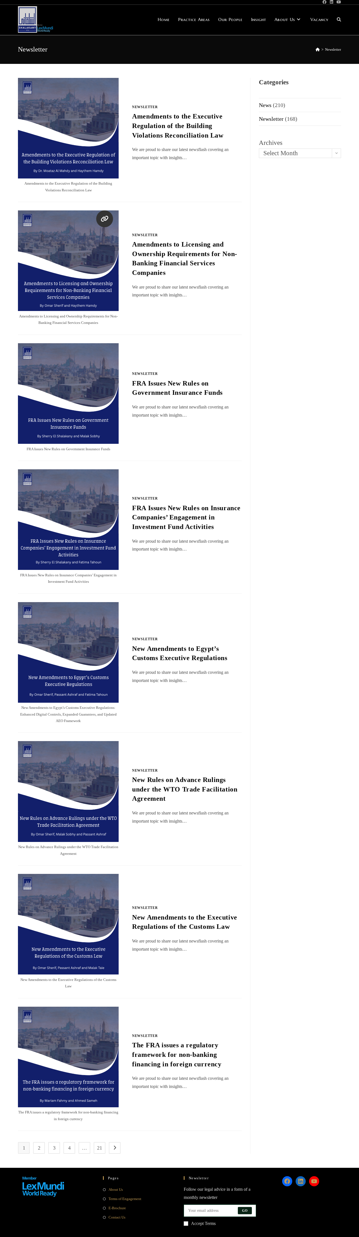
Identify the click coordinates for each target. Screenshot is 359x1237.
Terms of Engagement (125, 1199)
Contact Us (117, 1217)
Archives (270, 142)
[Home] (318, 49)
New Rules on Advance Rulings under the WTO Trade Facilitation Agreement (184, 789)
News (265, 105)
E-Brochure (117, 1208)
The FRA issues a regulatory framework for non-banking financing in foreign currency (176, 1054)
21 (99, 1148)
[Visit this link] (104, 218)
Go (245, 1211)
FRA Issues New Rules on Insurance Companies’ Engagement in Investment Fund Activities (186, 517)
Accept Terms (203, 1223)
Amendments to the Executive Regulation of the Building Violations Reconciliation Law (177, 126)
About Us (116, 1189)
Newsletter (333, 49)
